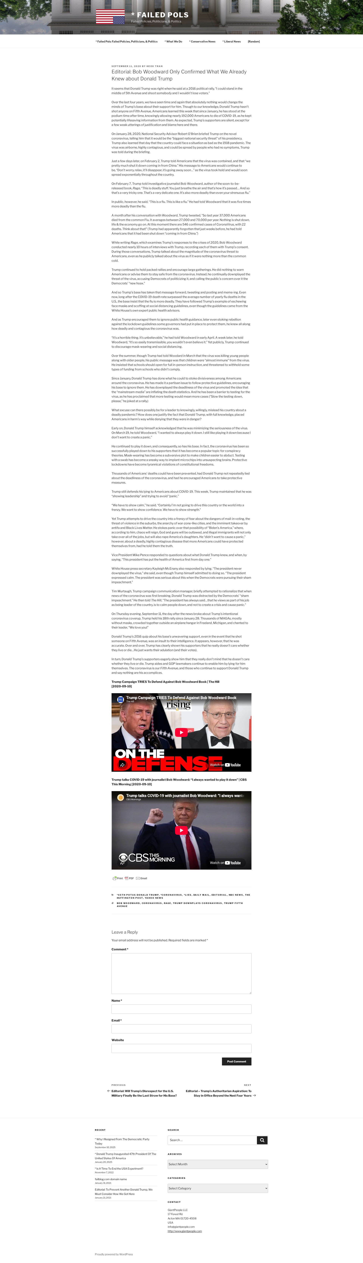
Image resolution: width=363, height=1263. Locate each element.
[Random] (254, 41)
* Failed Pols (160, 15)
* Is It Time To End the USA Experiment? (119, 1168)
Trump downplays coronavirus (197, 903)
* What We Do (173, 41)
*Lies (188, 895)
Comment (120, 949)
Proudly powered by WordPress (114, 1254)
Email (117, 1020)
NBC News (236, 895)
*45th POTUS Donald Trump (138, 895)
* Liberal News (232, 41)
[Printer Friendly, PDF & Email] (130, 877)
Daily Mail (201, 895)
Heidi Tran (155, 66)
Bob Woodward (128, 903)
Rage (167, 903)
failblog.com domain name (111, 1179)
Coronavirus (152, 903)
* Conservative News (202, 41)
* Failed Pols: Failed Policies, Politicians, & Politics (126, 41)
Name (117, 1000)
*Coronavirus (171, 895)
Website (118, 1040)
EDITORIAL (219, 895)
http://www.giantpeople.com (185, 1231)
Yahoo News (154, 898)
